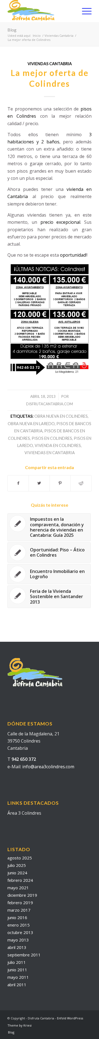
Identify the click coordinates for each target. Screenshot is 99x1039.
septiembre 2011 (24, 955)
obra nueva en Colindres (61, 416)
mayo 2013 (18, 940)
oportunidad (73, 255)
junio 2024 (17, 872)
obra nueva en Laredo (31, 423)
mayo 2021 (18, 887)
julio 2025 (16, 865)
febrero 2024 (20, 880)
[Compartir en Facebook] (18, 483)
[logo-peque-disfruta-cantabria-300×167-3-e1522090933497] (41, 11)
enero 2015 (18, 925)
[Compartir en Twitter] (39, 483)
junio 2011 (17, 969)
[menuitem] (84, 11)
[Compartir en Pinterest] (60, 483)
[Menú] (84, 11)
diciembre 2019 (22, 895)
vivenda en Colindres (58, 445)
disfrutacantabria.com (49, 404)
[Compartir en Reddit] (81, 483)
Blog (11, 29)
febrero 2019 (20, 902)
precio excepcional (60, 222)
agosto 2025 (19, 858)
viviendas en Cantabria (49, 452)
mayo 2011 (18, 977)
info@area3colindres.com (48, 767)
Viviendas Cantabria (50, 63)
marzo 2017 (19, 910)
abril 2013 (16, 947)
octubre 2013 (20, 932)
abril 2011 (16, 984)
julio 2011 (16, 962)
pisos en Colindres (52, 438)
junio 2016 (17, 917)
